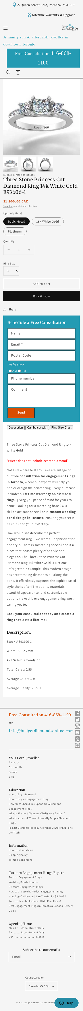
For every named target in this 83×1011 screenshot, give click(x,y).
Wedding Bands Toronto (23, 882)
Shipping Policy (18, 854)
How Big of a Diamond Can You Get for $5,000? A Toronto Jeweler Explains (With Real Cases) (37, 899)
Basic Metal (16, 221)
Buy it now (41, 296)
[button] (5, 28)
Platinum (15, 231)
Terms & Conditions (21, 859)
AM (14, 370)
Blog (11, 776)
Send (21, 412)
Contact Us (15, 767)
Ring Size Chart (61, 427)
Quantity (8, 241)
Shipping (8, 206)
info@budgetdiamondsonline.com (41, 730)
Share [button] (12, 309)
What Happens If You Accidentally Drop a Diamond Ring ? (39, 820)
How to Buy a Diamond (22, 794)
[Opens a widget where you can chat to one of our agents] (66, 1003)
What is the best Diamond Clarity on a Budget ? (37, 813)
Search (13, 772)
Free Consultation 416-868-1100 (40, 714)
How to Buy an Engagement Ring (28, 799)
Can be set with (37, 427)
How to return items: (21, 850)
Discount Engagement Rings (26, 886)
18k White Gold (47, 221)
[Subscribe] (69, 957)
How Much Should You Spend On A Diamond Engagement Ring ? (35, 806)
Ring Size (9, 263)
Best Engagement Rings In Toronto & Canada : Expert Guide (41, 908)
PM (23, 370)
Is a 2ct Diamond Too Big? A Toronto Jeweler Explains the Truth (41, 830)
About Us (14, 762)
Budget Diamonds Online (35, 1002)
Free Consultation (43, 58)
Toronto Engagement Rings (25, 877)
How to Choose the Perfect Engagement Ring (36, 891)
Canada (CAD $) (39, 986)
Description (15, 427)
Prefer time (16, 365)
